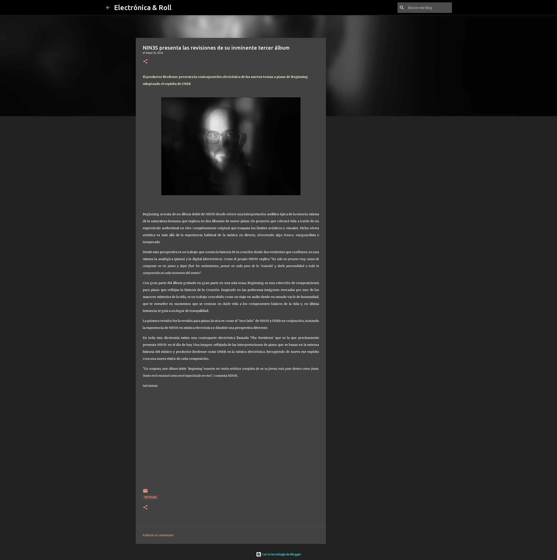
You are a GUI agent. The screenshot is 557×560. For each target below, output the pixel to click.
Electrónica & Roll (142, 7)
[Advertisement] (348, 188)
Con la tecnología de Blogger (281, 554)
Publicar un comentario (158, 535)
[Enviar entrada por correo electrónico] (145, 492)
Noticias (150, 497)
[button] (145, 62)
